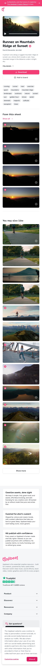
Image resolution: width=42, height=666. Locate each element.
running (6, 86)
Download (22, 72)
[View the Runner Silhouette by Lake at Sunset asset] (20, 275)
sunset (35, 93)
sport (6, 90)
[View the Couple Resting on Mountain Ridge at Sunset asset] (20, 374)
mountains (15, 90)
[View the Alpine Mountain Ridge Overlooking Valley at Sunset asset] (20, 331)
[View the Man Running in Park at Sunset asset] (20, 433)
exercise (30, 86)
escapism (7, 104)
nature (27, 93)
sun (5, 97)
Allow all (32, 659)
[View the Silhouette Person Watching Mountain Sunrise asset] (20, 154)
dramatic (7, 101)
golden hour (14, 97)
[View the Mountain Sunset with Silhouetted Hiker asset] (20, 176)
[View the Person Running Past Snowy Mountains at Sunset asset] (20, 313)
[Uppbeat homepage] (3, 9)
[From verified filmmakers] (32, 139)
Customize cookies (12, 659)
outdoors (18, 93)
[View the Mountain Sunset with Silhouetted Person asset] (20, 197)
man (22, 86)
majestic (17, 101)
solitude (26, 101)
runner (15, 86)
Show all (6, 119)
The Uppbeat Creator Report (17, 4)
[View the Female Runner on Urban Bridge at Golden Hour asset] (20, 352)
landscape (8, 93)
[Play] (5, 33)
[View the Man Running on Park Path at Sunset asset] (20, 234)
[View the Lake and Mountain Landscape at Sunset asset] (20, 393)
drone (24, 97)
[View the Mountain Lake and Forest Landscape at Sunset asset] (20, 454)
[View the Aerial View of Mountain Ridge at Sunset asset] (20, 411)
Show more (21, 471)
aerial (32, 97)
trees (16, 104)
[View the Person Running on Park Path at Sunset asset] (20, 294)
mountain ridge (27, 90)
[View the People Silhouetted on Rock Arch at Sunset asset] (20, 132)
